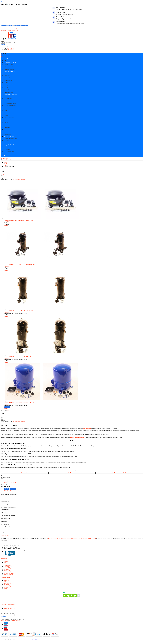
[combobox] (8, 42)
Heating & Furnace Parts (9, 71)
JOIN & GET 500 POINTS (7, 25)
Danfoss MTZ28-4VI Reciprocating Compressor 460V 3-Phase (19, 402)
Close (2, 55)
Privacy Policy (7, 570)
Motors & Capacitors (9, 136)
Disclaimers (6, 563)
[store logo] (12, 38)
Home (5, 162)
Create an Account (11, 48)
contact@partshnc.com (9, 608)
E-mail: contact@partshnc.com (30, 28)
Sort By (2, 179)
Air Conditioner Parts (53, 538)
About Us (6, 561)
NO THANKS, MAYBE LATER (20, 25)
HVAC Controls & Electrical (10, 94)
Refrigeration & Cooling (9, 145)
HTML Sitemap (7, 565)
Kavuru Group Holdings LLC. (30, 639)
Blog (5, 562)
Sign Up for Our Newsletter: (7, 613)
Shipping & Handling (9, 573)
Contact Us (6, 580)
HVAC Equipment (8, 58)
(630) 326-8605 (18, 28)
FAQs (5, 581)
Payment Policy (7, 568)
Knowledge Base (8, 566)
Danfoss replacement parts (77, 437)
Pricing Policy (7, 569)
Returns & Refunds (8, 572)
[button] (6, 225)
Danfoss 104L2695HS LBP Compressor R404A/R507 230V (19, 220)
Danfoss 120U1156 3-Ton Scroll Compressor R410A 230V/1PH (19, 264)
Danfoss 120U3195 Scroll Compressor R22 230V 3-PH (17, 356)
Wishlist (5, 588)
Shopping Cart (7, 587)
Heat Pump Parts (73, 538)
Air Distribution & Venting (10, 62)
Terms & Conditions (8, 574)
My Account (7, 156)
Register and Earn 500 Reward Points (9, 30)
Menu (2, 56)
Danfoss (6, 165)
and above (10, 482)
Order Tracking (7, 586)
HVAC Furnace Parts (64, 538)
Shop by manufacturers (9, 163)
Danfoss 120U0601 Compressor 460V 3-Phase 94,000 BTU (18, 310)
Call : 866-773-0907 (9, 28)
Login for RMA (7, 583)
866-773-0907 (7, 607)
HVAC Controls (92, 538)
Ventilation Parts (82, 538)
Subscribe (3, 616)
